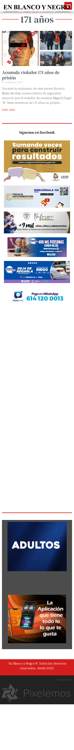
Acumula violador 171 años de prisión (31, 75)
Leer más (8, 109)
